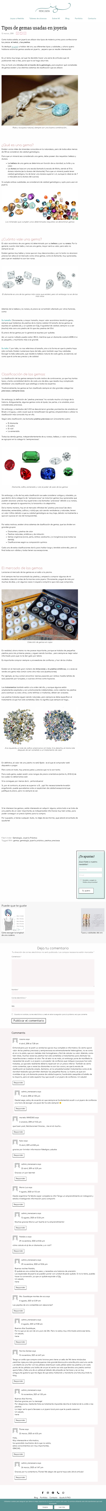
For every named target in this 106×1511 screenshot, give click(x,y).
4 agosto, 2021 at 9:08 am (32, 1324)
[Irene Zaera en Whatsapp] (63, 1493)
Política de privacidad (90, 882)
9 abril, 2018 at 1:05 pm (30, 1096)
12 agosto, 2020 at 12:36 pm (32, 1218)
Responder (18, 1083)
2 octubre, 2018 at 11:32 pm (30, 1122)
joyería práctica (37, 841)
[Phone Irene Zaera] (58, 1493)
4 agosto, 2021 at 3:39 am (30, 1301)
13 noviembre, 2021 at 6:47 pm (32, 1355)
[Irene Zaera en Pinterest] (53, 1493)
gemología (24, 841)
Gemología (17, 838)
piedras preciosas (52, 841)
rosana (22, 1039)
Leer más (62, 1507)
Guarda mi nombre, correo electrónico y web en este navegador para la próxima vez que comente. (50, 1014)
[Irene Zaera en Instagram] (48, 1493)
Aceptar (45, 1507)
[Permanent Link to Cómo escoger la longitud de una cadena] (13, 920)
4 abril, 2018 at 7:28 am (28, 1044)
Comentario (16, 956)
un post (15, 47)
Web (13, 1006)
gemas (16, 841)
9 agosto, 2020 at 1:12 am (29, 1192)
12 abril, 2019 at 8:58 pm (29, 1145)
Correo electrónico (19, 998)
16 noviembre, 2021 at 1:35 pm (33, 1394)
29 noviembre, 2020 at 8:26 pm (32, 1241)
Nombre (15, 989)
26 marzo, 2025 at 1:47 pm (32, 1467)
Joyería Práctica (30, 838)
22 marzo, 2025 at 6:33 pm (30, 1434)
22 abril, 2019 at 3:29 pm (31, 1168)
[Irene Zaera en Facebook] (42, 1493)
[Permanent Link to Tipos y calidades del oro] (92, 920)
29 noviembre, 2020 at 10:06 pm (34, 1264)
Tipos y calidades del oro (92, 933)
